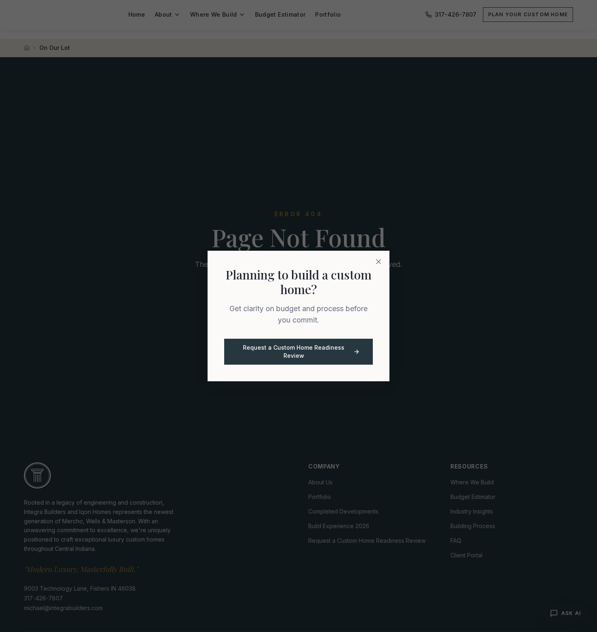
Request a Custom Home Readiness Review (293, 351)
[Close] (378, 262)
